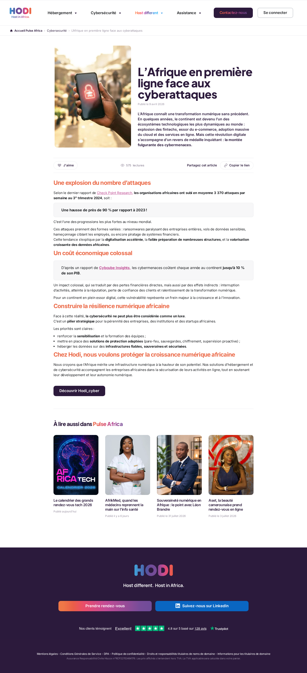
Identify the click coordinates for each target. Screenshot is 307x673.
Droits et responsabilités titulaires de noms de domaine (181, 653)
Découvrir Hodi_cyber (79, 390)
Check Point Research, (115, 193)
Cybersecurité (57, 30)
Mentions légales (47, 653)
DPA (106, 653)
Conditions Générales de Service (80, 653)
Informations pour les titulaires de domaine (244, 653)
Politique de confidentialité (128, 653)
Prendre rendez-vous (105, 606)
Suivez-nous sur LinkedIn (205, 606)
